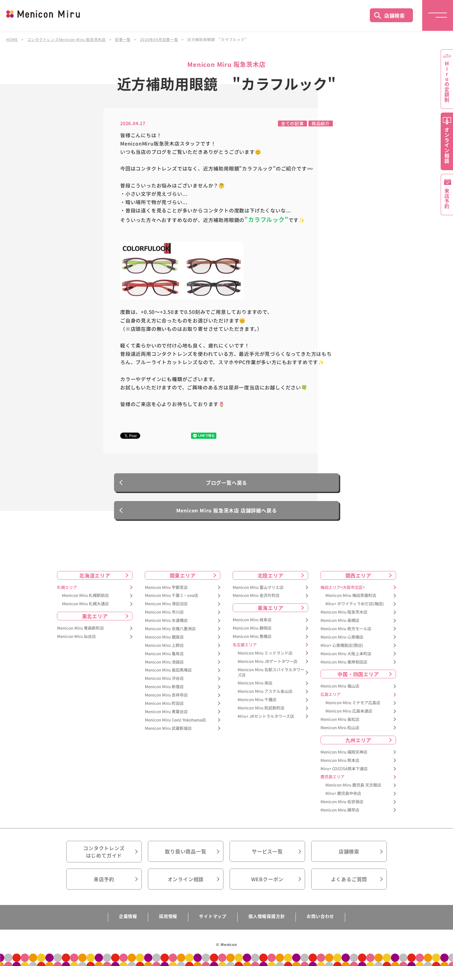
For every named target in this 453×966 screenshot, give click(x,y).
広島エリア (330, 694)
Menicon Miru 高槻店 (339, 620)
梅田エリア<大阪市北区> (342, 587)
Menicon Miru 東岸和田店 (343, 662)
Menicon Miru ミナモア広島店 (352, 702)
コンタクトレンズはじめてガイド (103, 851)
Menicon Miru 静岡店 (252, 628)
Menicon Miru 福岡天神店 (343, 752)
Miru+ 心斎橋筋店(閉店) (341, 645)
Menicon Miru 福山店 (339, 686)
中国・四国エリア (358, 674)
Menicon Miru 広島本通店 (348, 711)
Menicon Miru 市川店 (164, 612)
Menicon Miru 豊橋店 (252, 636)
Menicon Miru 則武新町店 (261, 708)
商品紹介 (321, 123)
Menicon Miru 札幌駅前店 (85, 595)
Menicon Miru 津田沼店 (166, 603)
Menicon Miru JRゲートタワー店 (267, 661)
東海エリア (271, 607)
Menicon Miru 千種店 (257, 699)
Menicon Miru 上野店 (164, 645)
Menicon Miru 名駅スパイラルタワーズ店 (271, 672)
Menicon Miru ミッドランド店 (265, 653)
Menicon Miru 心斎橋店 (341, 637)
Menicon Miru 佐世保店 (341, 801)
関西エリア (358, 575)
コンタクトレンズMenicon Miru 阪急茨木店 (66, 39)
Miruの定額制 (447, 81)
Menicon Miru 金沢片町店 (256, 595)
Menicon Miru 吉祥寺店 (166, 695)
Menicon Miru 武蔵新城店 (168, 728)
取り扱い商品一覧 (185, 851)
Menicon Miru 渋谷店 (164, 678)
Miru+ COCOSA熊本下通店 (344, 768)
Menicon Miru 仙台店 (76, 636)
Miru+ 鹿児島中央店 (343, 793)
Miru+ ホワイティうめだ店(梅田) (354, 603)
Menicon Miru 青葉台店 (166, 711)
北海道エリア (94, 575)
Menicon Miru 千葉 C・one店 (171, 595)
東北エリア (95, 616)
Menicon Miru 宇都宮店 (166, 587)
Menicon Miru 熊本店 (339, 760)
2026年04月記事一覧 (159, 39)
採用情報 (168, 916)
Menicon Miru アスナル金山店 (265, 691)
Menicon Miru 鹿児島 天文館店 (353, 785)
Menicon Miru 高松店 (339, 719)
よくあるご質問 (349, 879)
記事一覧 (123, 39)
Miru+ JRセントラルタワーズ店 (266, 716)
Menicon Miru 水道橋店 (166, 620)
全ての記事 (292, 123)
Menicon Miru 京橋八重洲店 (170, 628)
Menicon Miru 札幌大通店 (85, 603)
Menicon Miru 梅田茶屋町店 (350, 595)
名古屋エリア (245, 644)
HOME (12, 39)
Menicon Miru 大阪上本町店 (345, 653)
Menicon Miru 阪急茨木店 (343, 612)
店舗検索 (394, 15)
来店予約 (104, 879)
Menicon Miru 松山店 (339, 727)
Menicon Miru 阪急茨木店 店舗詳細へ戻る (226, 510)
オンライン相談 (186, 879)
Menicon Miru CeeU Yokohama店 (175, 720)
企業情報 (128, 916)
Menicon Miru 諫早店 (339, 810)
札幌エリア (67, 587)
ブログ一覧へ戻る (226, 482)
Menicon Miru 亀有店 (164, 653)
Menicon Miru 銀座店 (164, 637)
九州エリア (358, 740)
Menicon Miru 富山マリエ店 (258, 587)
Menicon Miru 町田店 (164, 703)
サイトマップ (212, 916)
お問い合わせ (320, 916)
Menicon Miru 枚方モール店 (345, 628)
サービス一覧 (267, 851)
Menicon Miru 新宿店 (164, 686)
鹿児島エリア (332, 776)
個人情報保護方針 (266, 916)
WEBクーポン (267, 879)
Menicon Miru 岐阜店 (252, 620)
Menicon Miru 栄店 (255, 683)
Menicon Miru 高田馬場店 (168, 670)
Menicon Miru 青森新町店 (80, 628)
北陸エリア (271, 575)
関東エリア (183, 575)
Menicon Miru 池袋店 (164, 662)
